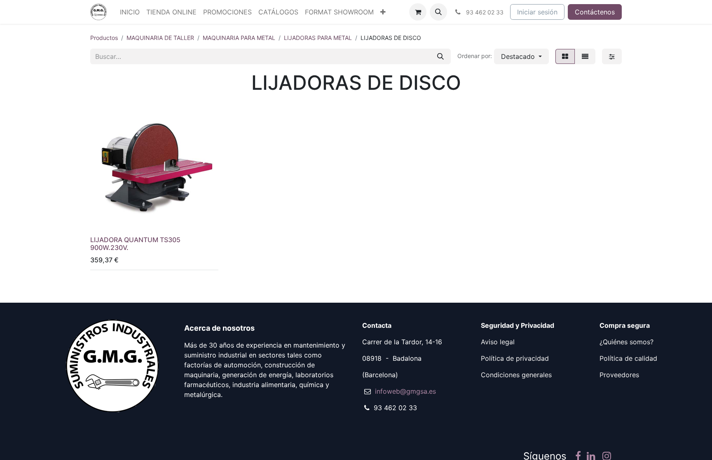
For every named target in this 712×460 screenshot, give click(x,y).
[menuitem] (130, 12)
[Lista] (585, 56)
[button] (438, 12)
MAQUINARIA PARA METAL (239, 37)
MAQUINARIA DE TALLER (160, 37)
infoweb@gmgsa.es (405, 391)
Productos (104, 37)
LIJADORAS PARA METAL (318, 37)
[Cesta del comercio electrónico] (417, 12)
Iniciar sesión (537, 12)
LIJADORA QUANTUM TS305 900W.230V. (135, 244)
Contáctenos (595, 12)
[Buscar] (440, 56)
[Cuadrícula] (565, 56)
